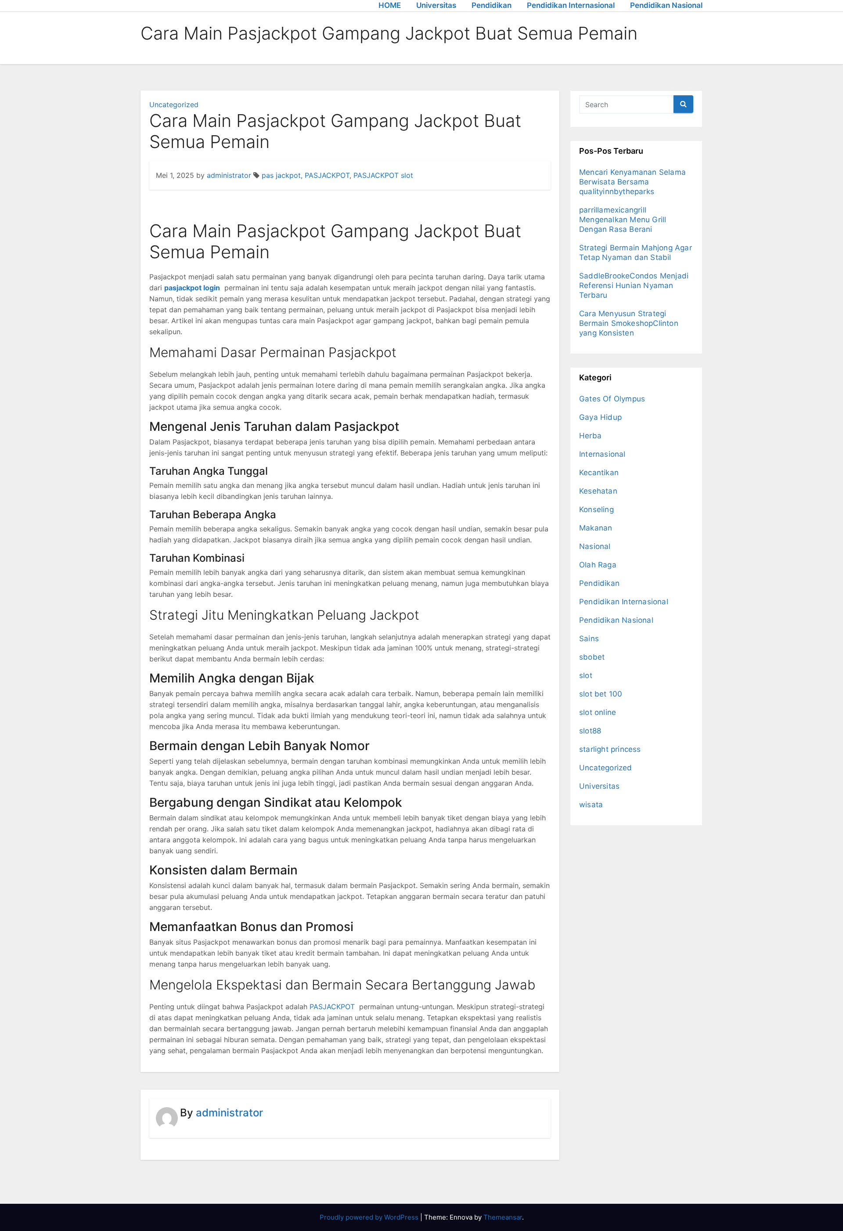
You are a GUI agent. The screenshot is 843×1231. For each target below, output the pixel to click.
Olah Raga (597, 564)
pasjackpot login (192, 287)
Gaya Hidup (600, 417)
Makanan (595, 527)
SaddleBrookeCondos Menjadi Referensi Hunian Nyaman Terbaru (633, 285)
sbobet (592, 657)
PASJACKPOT (327, 175)
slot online (597, 712)
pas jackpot (281, 175)
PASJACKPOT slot (383, 175)
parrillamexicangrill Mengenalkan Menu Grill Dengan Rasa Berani (622, 220)
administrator (229, 175)
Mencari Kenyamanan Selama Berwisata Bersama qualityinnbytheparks (632, 182)
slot (585, 675)
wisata (591, 804)
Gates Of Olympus (612, 398)
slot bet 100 (600, 694)
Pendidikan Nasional (666, 5)
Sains (589, 638)
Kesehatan (598, 491)
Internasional (602, 454)
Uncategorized (173, 104)
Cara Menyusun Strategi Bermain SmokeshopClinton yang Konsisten (628, 323)
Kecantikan (599, 472)
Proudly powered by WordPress (370, 1217)
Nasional (595, 546)
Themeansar (502, 1217)
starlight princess (610, 749)
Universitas (436, 5)
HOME (389, 5)
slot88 (590, 730)
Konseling (596, 509)
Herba (590, 435)
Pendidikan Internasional (571, 5)
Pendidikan (492, 5)
